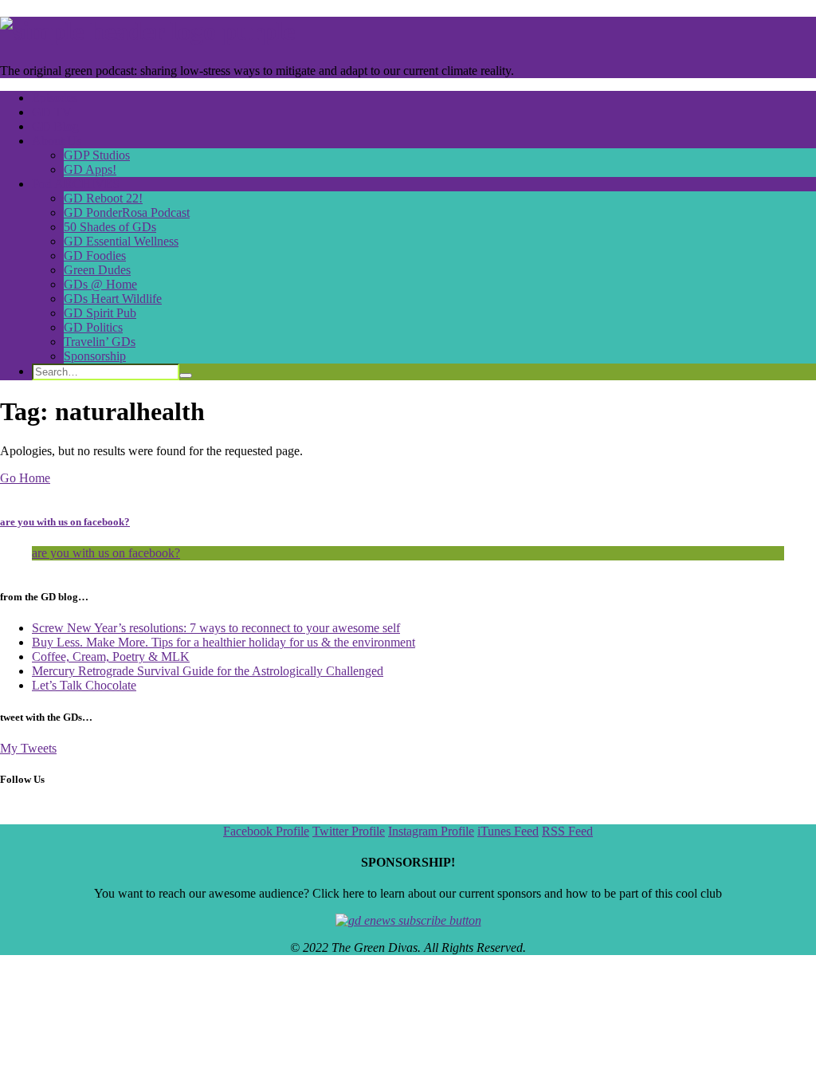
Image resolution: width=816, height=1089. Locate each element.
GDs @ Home (100, 284)
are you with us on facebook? (65, 522)
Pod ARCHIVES (76, 184)
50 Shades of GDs (110, 227)
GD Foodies (95, 255)
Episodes (54, 97)
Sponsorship (95, 356)
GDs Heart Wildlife (113, 298)
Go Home (25, 478)
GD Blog (55, 126)
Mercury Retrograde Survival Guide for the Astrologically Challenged (207, 671)
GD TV (52, 112)
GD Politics (93, 327)
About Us (56, 140)
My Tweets (28, 748)
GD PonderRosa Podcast (127, 212)
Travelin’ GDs (99, 341)
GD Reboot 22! (103, 198)
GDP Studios (97, 155)
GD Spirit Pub (100, 313)
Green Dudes (97, 270)
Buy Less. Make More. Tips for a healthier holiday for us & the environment (223, 642)
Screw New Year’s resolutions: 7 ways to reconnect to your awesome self (216, 628)
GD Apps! (90, 169)
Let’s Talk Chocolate (84, 685)
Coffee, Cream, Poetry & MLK (111, 656)
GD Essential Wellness (121, 241)
